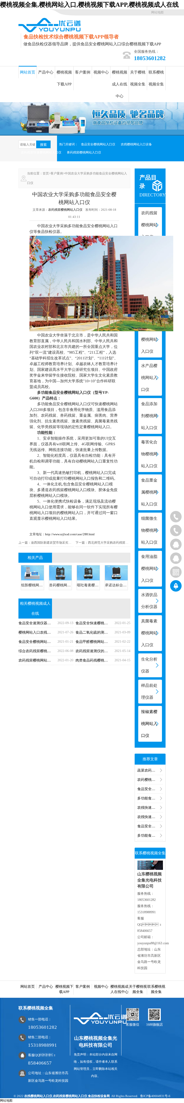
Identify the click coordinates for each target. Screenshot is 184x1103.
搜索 (43, 145)
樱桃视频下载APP (64, 78)
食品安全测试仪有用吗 (150, 789)
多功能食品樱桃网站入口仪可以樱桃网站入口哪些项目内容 (150, 798)
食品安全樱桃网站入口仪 (98, 144)
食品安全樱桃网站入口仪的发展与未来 (150, 826)
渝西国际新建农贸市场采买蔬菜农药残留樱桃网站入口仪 (70, 542)
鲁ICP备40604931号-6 (155, 1096)
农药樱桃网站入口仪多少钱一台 (150, 780)
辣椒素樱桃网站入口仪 (149, 723)
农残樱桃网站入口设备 (136, 144)
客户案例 (82, 72)
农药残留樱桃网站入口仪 (65, 209)
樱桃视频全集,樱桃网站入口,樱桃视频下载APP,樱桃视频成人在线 (89, 4)
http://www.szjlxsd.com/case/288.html (70, 534)
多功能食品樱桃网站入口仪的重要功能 (150, 835)
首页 (46, 173)
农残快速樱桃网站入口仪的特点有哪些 (150, 807)
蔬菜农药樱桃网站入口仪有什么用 (150, 770)
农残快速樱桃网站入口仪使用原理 (150, 817)
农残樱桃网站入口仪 (38, 1096)
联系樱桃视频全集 (156, 78)
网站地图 (157, 12)
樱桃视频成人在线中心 (119, 84)
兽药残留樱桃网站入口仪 (84, 152)
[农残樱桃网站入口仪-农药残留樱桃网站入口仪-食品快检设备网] (49, 24)
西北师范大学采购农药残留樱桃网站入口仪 (117, 542)
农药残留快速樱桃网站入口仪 (41, 152)
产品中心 (45, 72)
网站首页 (27, 72)
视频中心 (101, 72)
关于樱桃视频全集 (137, 78)
